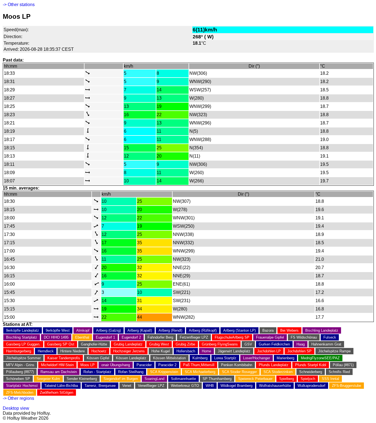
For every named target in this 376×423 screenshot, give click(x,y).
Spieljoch (308, 379)
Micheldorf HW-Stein (57, 365)
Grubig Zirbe (185, 344)
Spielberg (286, 379)
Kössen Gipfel (98, 358)
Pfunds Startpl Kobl (310, 365)
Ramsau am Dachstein (58, 372)
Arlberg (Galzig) (108, 330)
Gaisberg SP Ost (60, 344)
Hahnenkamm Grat (326, 344)
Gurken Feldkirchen (274, 344)
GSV (248, 344)
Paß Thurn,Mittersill (198, 365)
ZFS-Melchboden (19, 392)
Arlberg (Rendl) (170, 330)
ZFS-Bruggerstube (346, 386)
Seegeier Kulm (48, 379)
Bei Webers (289, 330)
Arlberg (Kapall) (139, 330)
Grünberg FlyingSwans (220, 344)
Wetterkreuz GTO (185, 386)
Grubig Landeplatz (128, 344)
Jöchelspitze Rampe (334, 351)
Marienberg (285, 358)
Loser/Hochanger (256, 358)
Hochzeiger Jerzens (129, 351)
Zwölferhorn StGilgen (56, 392)
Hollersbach (185, 351)
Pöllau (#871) (343, 365)
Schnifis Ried (339, 372)
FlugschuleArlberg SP (232, 337)
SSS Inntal (330, 379)
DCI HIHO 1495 (56, 337)
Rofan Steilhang (130, 372)
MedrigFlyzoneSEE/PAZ (320, 358)
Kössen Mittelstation (169, 358)
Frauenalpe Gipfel (270, 337)
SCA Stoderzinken (278, 372)
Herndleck (46, 351)
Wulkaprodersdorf (311, 386)
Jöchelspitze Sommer (23, 358)
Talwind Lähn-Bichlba (61, 386)
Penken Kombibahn (236, 365)
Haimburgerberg (18, 351)
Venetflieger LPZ (151, 386)
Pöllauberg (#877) (20, 372)
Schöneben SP (18, 379)
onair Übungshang (115, 365)
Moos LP (87, 365)
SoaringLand (154, 379)
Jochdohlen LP (269, 351)
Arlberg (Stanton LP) (239, 330)
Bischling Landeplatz (321, 330)
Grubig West (159, 344)
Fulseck (329, 337)
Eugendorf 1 (105, 337)
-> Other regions (18, 398)
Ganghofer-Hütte (94, 344)
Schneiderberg (310, 372)
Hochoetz (99, 351)
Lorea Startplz (225, 358)
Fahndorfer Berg (160, 337)
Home (206, 351)
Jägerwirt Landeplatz (234, 351)
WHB (210, 386)
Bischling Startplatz (21, 337)
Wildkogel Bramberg (236, 386)
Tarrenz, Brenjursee (100, 386)
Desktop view (16, 408)
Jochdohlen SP (299, 351)
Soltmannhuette (183, 379)
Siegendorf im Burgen (120, 379)
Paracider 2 (167, 365)
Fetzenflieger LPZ (194, 337)
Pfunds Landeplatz (273, 365)
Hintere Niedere (72, 351)
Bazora (268, 330)
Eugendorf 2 (131, 337)
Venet (126, 386)
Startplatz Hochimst (22, 386)
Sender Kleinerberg (82, 379)
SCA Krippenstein (164, 372)
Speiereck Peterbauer (255, 379)
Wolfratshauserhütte (275, 386)
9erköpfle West (58, 330)
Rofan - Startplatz (97, 372)
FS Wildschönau (304, 337)
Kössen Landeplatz (131, 358)
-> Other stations (19, 4)
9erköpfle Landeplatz (22, 330)
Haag (300, 344)
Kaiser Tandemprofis (63, 358)
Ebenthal (82, 337)
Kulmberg (200, 358)
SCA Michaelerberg (200, 372)
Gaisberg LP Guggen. (23, 344)
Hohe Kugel (160, 351)
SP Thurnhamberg (217, 379)
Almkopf (82, 330)
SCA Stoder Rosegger (239, 372)
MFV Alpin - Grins (20, 365)
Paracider (144, 365)
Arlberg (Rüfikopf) (203, 330)
